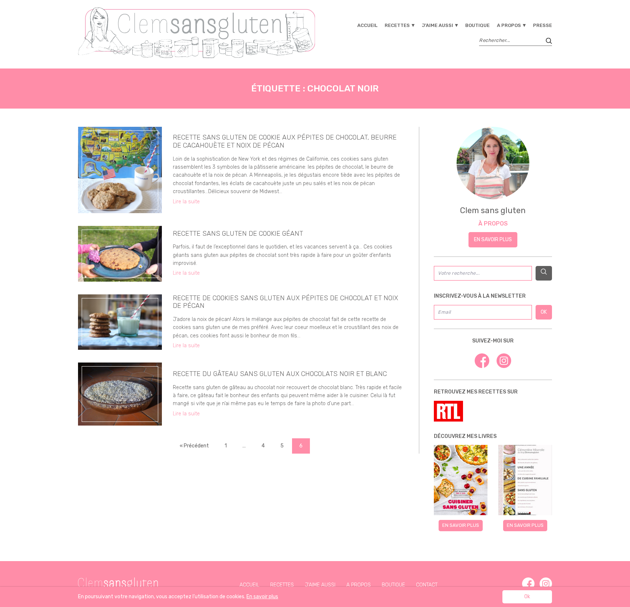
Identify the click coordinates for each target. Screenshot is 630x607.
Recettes (397, 25)
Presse (542, 25)
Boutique (477, 25)
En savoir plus (493, 239)
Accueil (367, 25)
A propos (509, 25)
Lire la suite (186, 202)
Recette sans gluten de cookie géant (238, 234)
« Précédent (194, 446)
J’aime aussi (437, 25)
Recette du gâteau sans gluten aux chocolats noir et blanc (280, 374)
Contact (427, 585)
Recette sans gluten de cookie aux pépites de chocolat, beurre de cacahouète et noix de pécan (285, 141)
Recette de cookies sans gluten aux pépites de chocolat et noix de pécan (285, 302)
